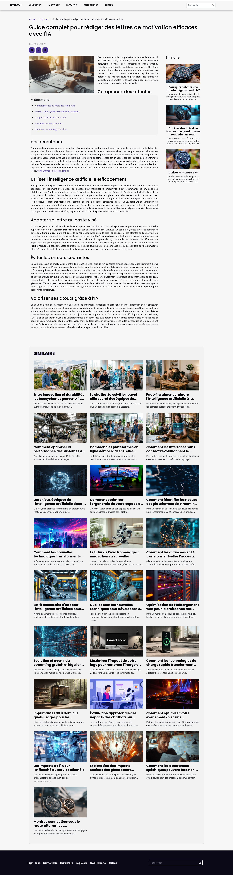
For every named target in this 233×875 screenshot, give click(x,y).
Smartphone (91, 5)
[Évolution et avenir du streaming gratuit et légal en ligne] (60, 641)
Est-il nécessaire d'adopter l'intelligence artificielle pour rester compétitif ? (57, 609)
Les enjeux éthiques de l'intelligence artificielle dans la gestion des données (60, 503)
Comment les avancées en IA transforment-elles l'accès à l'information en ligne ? (170, 556)
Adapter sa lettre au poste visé (50, 117)
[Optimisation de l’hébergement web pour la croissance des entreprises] (172, 585)
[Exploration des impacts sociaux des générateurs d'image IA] (116, 746)
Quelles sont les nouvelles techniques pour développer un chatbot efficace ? (116, 609)
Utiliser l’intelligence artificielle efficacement (57, 111)
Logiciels (71, 5)
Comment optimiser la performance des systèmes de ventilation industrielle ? (59, 451)
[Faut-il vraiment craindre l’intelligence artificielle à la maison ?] (172, 375)
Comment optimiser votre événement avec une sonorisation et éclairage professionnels (167, 719)
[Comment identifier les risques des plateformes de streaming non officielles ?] (172, 480)
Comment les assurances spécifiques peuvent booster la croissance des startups (172, 770)
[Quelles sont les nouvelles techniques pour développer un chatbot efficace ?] (116, 585)
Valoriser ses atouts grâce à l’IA (51, 129)
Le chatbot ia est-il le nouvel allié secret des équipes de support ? (113, 398)
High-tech (16, 5)
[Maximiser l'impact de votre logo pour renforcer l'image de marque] (116, 641)
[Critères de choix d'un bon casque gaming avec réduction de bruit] (183, 115)
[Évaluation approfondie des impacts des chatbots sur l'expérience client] (116, 693)
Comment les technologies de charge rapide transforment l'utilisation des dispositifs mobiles (171, 666)
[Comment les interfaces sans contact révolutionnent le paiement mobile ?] (172, 427)
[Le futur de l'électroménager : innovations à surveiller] (116, 532)
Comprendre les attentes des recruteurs (55, 105)
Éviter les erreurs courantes (49, 123)
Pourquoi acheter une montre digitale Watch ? (183, 88)
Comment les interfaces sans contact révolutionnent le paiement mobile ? (170, 451)
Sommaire (41, 99)
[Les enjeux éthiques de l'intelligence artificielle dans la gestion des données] (60, 480)
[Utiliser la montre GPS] (183, 159)
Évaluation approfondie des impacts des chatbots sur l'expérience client (113, 717)
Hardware (54, 5)
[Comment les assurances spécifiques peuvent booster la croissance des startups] (172, 746)
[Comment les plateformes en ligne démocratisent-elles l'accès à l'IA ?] (116, 427)
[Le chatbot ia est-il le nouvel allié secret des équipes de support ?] (116, 375)
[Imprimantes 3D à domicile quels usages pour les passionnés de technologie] (60, 693)
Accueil (32, 19)
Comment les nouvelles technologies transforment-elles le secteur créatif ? (57, 556)
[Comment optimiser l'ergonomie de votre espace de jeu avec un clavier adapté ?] (116, 480)
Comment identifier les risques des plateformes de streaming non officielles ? (172, 503)
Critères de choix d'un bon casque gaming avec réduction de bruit (183, 131)
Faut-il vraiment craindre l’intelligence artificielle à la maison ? (169, 398)
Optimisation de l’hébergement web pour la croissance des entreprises (172, 609)
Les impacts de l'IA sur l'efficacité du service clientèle (59, 768)
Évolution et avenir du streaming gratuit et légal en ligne (58, 664)
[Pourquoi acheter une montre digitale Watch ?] (183, 73)
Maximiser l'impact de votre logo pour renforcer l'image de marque (115, 664)
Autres (109, 5)
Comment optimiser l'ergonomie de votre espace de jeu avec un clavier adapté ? (116, 503)
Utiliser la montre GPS (183, 172)
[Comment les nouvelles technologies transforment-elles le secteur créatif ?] (60, 532)
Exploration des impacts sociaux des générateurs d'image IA (110, 770)
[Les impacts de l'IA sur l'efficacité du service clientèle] (60, 746)
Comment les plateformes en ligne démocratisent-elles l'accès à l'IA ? (114, 451)
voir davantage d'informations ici (53, 170)
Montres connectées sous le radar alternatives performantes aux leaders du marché (58, 827)
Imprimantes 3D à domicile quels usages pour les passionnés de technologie (56, 717)
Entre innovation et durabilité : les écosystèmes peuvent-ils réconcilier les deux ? (59, 398)
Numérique (35, 5)
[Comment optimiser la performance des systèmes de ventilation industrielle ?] (60, 427)
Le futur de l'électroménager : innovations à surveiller (114, 554)
